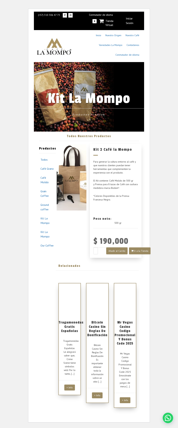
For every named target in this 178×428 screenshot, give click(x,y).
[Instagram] (70, 15)
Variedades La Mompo (110, 45)
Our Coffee (47, 245)
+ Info (70, 387)
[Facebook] (65, 15)
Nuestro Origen (113, 35)
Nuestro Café (132, 35)
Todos (44, 159)
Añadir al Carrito (116, 250)
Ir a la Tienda (141, 250)
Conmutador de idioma (101, 14)
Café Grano (47, 168)
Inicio (98, 35)
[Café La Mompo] (54, 46)
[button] (168, 418)
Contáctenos (133, 45)
